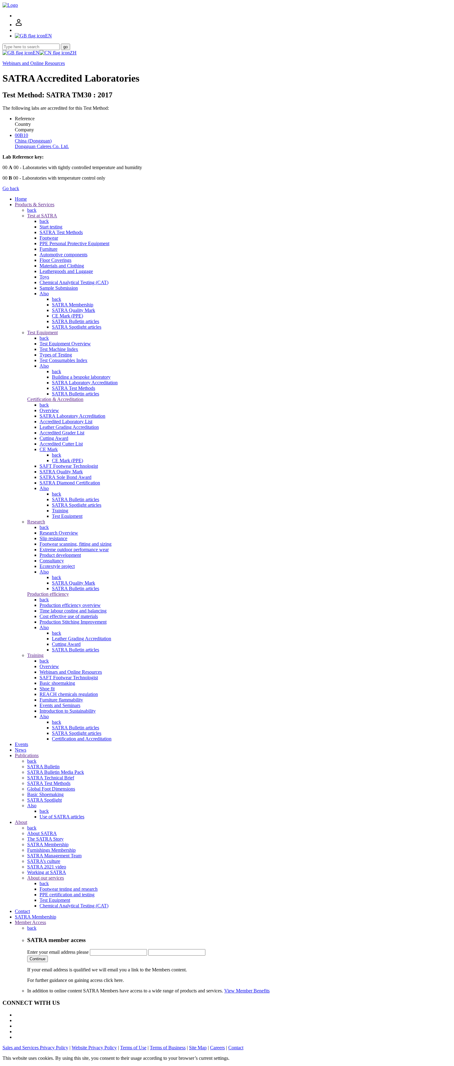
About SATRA (42, 833)
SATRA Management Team (54, 855)
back (31, 210)
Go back (10, 188)
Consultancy (52, 560)
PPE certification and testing (67, 894)
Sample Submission (59, 288)
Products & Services (34, 204)
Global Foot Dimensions (51, 788)
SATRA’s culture (43, 861)
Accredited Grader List (62, 432)
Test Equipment (42, 332)
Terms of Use (133, 1047)
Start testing (51, 226)
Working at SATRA (46, 872)
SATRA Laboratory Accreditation (85, 382)
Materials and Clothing (62, 265)
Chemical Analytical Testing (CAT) (74, 282)
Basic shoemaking (57, 683)
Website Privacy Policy (94, 1047)
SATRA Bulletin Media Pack (55, 772)
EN (36, 52)
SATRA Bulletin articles (75, 321)
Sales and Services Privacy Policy (35, 1047)
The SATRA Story (45, 839)
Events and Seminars (60, 705)
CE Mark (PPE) (67, 315)
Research (36, 521)
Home (21, 199)
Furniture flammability (61, 699)
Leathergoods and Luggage (66, 271)
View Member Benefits (247, 990)
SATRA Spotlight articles (76, 327)
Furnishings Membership (51, 850)
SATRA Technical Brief (50, 777)
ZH (73, 52)
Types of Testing (56, 354)
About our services (45, 878)
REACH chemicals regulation (69, 694)
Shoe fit (47, 688)
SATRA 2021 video (46, 866)
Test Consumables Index (63, 360)
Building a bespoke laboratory (81, 377)
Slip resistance (53, 538)
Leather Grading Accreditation (69, 427)
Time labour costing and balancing (73, 610)
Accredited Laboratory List (66, 421)
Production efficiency (48, 594)
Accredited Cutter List (61, 443)
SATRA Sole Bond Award (65, 477)
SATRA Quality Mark (73, 310)
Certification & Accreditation (55, 399)
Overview (49, 410)
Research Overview (59, 532)
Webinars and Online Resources (33, 63)
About (21, 822)
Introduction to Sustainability (68, 711)
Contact (22, 911)
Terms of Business (168, 1047)
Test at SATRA (42, 215)
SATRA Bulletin (43, 766)
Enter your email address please (58, 952)
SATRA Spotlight (44, 800)
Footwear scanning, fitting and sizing (75, 544)
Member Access (30, 922)
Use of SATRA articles (62, 816)
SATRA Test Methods (61, 232)
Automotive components (63, 254)
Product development (60, 555)
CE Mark (49, 449)
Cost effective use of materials (69, 616)
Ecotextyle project (57, 566)
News (20, 750)
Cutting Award (54, 438)
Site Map (198, 1047)
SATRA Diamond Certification (70, 482)
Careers (217, 1047)
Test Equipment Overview (65, 343)
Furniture (48, 249)
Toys (44, 276)
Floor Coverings (55, 260)
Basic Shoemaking (45, 794)
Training (60, 510)
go (65, 47)
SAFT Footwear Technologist (69, 466)
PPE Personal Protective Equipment (74, 243)
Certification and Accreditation (81, 738)
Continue (37, 959)
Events (21, 744)
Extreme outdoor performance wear (74, 549)
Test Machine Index (59, 349)
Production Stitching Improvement (73, 622)
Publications (27, 755)
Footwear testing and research (69, 889)
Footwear (49, 238)
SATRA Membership (72, 304)
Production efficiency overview (70, 605)
